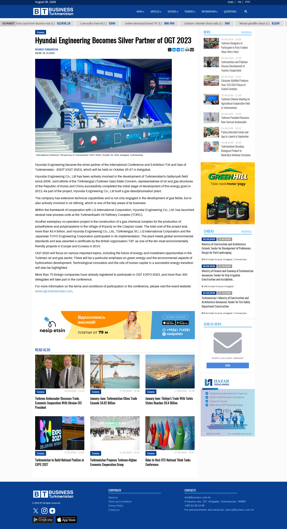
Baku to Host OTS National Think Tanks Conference (168, 462)
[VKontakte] (178, 49)
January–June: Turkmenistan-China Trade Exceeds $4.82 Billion (113, 400)
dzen (52, 511)
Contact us (114, 509)
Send (227, 365)
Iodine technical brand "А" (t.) (134, 23)
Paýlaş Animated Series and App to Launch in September (235, 134)
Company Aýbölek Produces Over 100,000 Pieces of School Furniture (234, 84)
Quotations (230, 11)
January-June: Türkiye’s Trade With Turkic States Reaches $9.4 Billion (169, 400)
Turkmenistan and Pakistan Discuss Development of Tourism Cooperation (234, 66)
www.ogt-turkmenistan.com (53, 291)
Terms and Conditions (120, 501)
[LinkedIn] (174, 49)
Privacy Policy (115, 505)
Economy (40, 32)
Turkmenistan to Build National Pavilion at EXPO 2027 (59, 462)
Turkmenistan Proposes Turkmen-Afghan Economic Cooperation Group (113, 462)
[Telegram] (182, 49)
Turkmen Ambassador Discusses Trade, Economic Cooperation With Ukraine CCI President (58, 403)
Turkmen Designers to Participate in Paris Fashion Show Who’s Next (234, 47)
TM (239, 2)
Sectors (172, 11)
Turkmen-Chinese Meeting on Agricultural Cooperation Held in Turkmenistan (235, 103)
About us (113, 497)
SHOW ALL (246, 32)
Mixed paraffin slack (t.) (244, 23)
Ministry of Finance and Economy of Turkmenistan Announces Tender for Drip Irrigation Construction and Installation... (227, 275)
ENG (230, 2)
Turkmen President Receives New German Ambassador (235, 120)
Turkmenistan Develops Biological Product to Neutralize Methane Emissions (235, 150)
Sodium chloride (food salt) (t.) (192, 23)
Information (209, 11)
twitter (36, 511)
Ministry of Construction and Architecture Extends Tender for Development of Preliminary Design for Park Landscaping (226, 248)
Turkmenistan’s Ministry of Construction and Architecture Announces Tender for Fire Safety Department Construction (226, 302)
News (207, 32)
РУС (247, 2)
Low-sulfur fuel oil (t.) (82, 23)
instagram (44, 511)
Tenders (209, 231)
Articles (155, 11)
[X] (169, 49)
